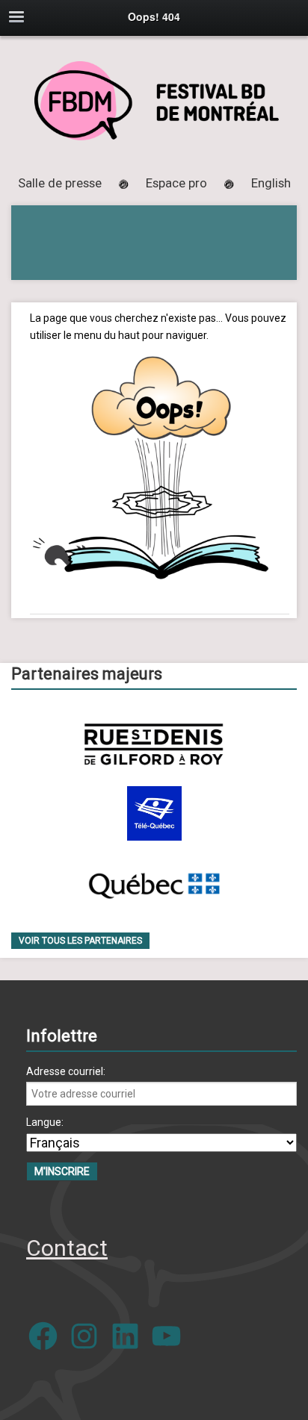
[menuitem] (271, 182)
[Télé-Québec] (154, 813)
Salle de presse (60, 182)
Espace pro (176, 182)
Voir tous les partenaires (80, 940)
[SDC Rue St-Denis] (153, 744)
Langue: (45, 1122)
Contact (67, 1248)
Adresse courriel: (65, 1071)
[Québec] (154, 883)
